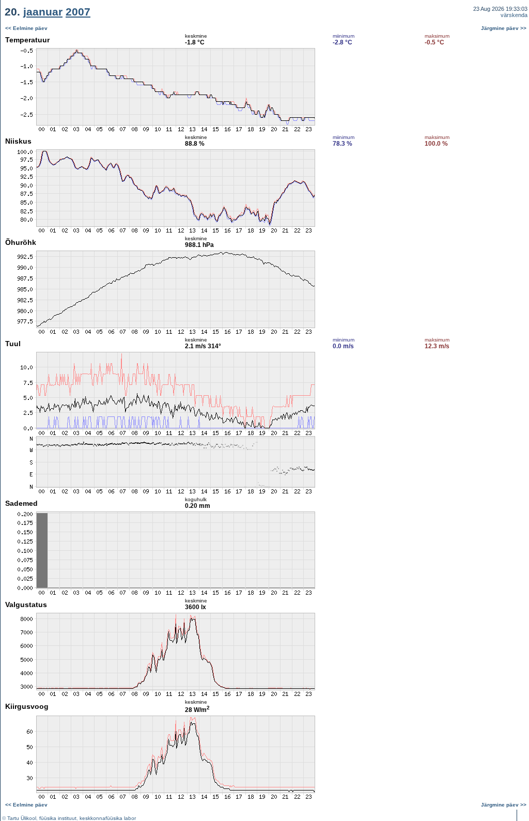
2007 (78, 12)
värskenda (514, 15)
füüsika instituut (57, 818)
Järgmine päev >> (503, 28)
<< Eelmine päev (26, 28)
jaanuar (43, 12)
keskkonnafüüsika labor (108, 818)
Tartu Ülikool (21, 818)
